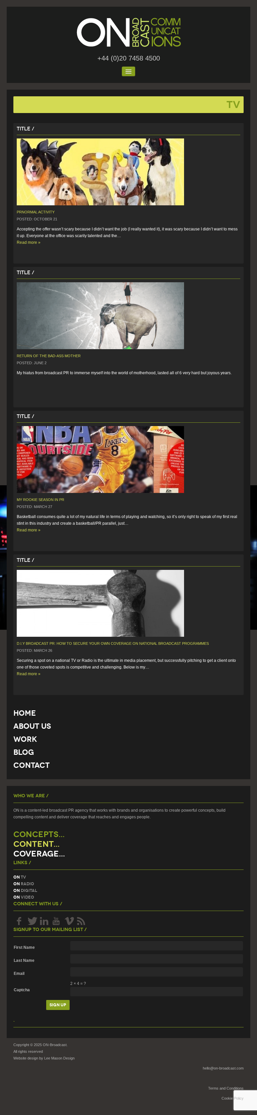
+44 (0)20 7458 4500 (128, 58)
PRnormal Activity (36, 212)
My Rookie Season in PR (40, 500)
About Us (32, 726)
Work (25, 739)
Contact (31, 765)
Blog (23, 752)
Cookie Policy (233, 1098)
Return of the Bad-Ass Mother (49, 356)
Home (24, 713)
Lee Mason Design (59, 1058)
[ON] (128, 32)
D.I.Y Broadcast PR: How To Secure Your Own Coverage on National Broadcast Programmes (113, 643)
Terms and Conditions (226, 1088)
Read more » (28, 242)
